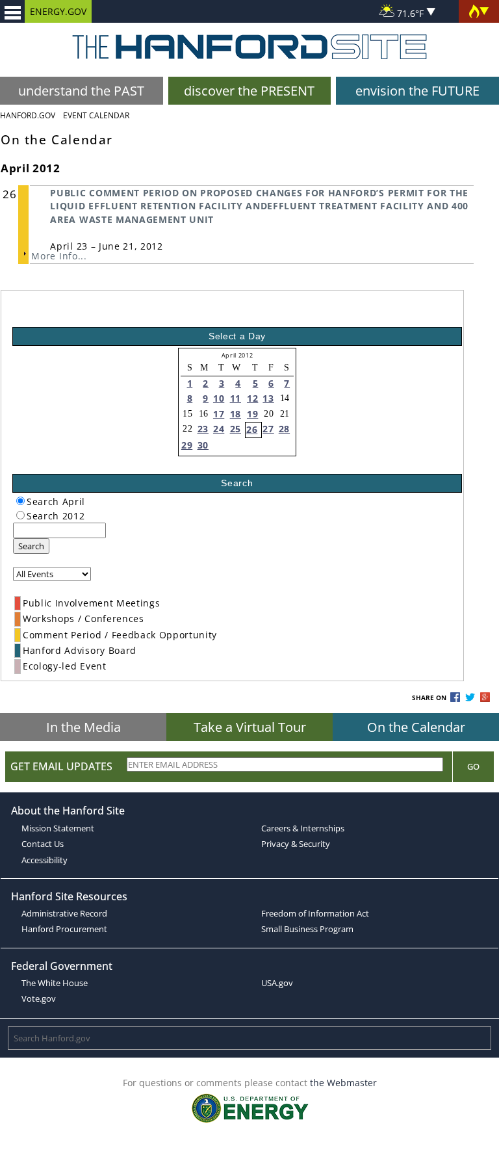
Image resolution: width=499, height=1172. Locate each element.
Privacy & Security (295, 844)
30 (203, 445)
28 (284, 429)
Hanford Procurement (64, 929)
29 (186, 445)
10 (218, 398)
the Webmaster (343, 1082)
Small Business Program (307, 929)
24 (218, 429)
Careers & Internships (302, 828)
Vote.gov (38, 998)
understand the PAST (81, 90)
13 (268, 398)
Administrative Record (64, 913)
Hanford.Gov (27, 115)
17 (218, 414)
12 (252, 398)
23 (203, 429)
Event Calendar (96, 115)
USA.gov (277, 983)
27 (268, 429)
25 (235, 429)
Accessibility (44, 860)
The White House (54, 983)
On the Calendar (416, 727)
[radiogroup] (20, 501)
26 (251, 429)
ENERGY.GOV (58, 11)
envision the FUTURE (417, 90)
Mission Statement (57, 828)
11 (235, 398)
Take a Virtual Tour (250, 727)
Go (473, 766)
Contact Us (42, 844)
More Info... (58, 256)
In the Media (83, 727)
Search (31, 546)
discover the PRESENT (249, 90)
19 (252, 414)
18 (235, 414)
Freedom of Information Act (315, 913)
